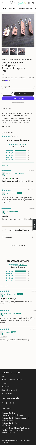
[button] (6, 136)
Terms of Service (7, 393)
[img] (6, 171)
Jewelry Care (6, 386)
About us (8, 237)
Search (4, 376)
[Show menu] (2, 3)
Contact (4, 383)
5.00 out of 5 (23, 144)
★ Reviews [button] (34, 224)
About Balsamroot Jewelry (10, 390)
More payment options (18, 102)
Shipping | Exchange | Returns (12, 379)
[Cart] (33, 3)
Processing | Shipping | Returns (17, 230)
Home (3, 58)
